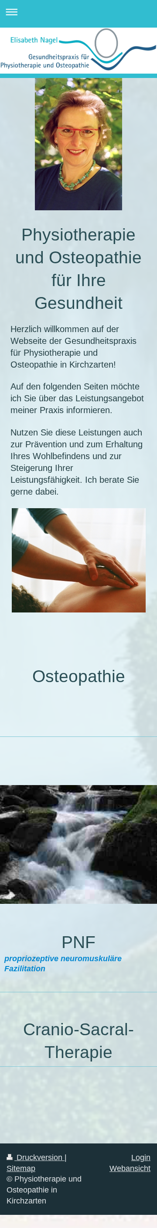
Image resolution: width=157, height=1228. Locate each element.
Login (140, 1157)
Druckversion (39, 1157)
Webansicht (129, 1168)
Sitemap (21, 1168)
